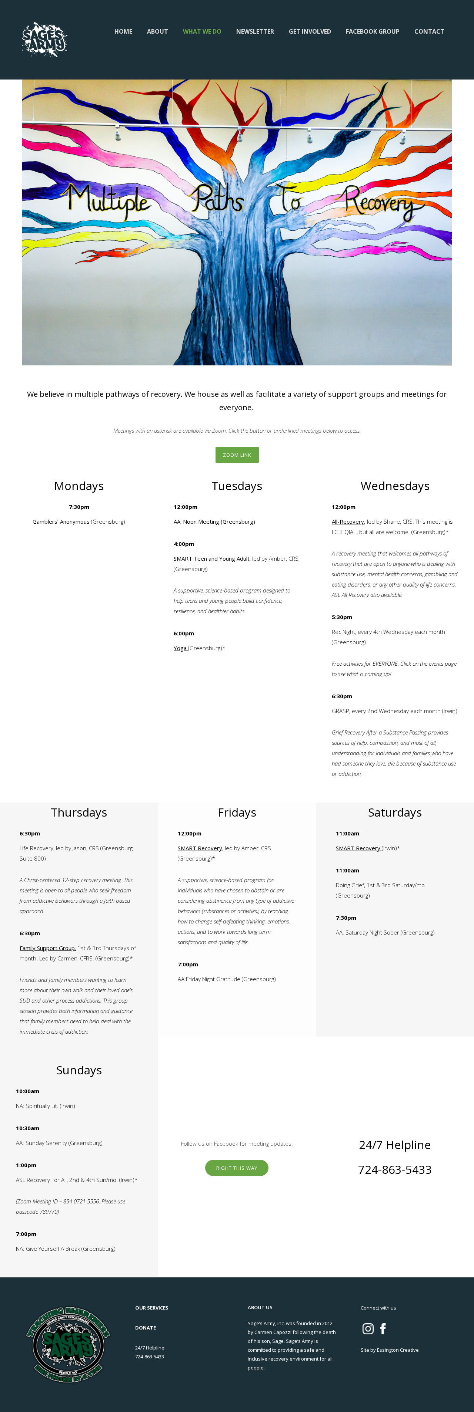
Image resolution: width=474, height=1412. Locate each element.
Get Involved (310, 31)
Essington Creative (398, 1350)
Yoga (180, 648)
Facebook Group (373, 31)
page (451, 663)
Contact (429, 31)
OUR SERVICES (151, 1307)
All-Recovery (348, 521)
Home (123, 31)
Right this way (236, 1168)
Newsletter (255, 31)
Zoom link (237, 455)
